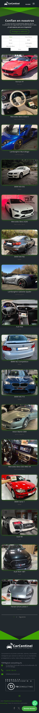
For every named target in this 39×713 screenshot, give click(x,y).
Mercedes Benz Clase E (19, 116)
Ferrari (10, 43)
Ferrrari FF (20, 81)
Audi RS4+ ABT (19, 571)
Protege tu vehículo (19, 31)
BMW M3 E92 (19, 187)
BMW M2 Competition (19, 361)
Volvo (19, 49)
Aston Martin (28, 37)
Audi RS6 (19, 326)
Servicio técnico (29, 708)
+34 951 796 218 (11, 670)
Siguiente (22, 617)
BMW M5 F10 (19, 397)
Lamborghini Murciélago (19, 152)
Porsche (28, 46)
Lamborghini (28, 43)
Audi (10, 40)
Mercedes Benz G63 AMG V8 (19, 466)
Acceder (28, 4)
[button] (35, 703)
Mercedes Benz (10, 46)
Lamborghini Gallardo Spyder (19, 292)
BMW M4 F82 (19, 257)
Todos (10, 37)
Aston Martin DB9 (19, 432)
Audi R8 (19, 537)
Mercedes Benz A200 (19, 221)
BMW (28, 40)
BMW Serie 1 (19, 502)
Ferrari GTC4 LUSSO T (19, 606)
